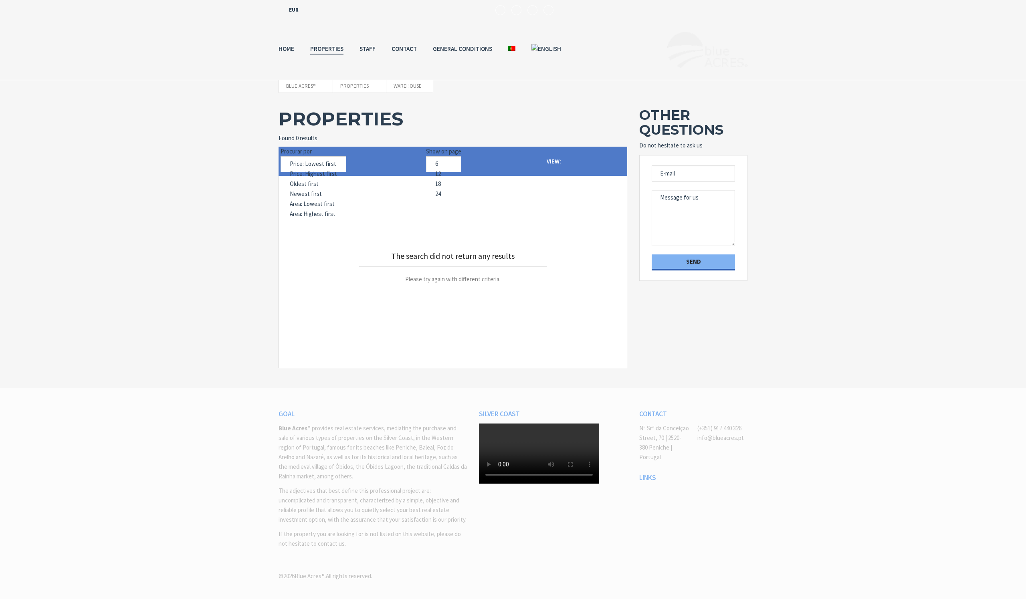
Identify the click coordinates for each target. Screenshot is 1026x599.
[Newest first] (313, 194)
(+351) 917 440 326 (719, 428)
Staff (368, 48)
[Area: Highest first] (313, 214)
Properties (326, 48)
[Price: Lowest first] (313, 164)
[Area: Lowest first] (313, 204)
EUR (294, 9)
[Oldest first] (313, 184)
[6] (443, 164)
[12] (443, 174)
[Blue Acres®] (707, 50)
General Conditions (462, 48)
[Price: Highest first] (313, 174)
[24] (443, 194)
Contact (404, 48)
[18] (443, 184)
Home (286, 48)
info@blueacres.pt (720, 438)
